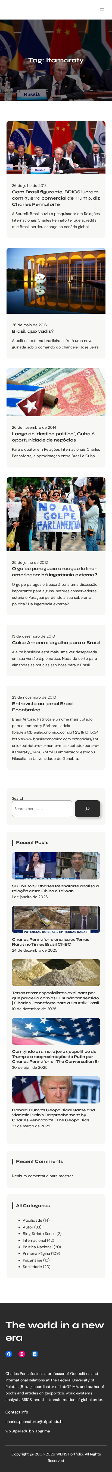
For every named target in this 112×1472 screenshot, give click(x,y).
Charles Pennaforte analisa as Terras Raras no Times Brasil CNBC (50, 942)
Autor (28, 1227)
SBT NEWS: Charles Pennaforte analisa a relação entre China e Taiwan (55, 889)
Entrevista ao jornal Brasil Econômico (42, 707)
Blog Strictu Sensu (39, 1233)
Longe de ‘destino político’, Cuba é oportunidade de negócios (53, 437)
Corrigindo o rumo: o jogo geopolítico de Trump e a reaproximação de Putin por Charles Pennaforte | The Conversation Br (55, 1056)
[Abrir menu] (102, 10)
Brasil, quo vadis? (33, 331)
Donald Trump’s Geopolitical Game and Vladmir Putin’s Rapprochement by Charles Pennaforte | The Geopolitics (53, 1115)
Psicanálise (32, 1260)
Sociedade (32, 1266)
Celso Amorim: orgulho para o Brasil (56, 642)
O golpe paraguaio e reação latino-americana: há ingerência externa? (54, 572)
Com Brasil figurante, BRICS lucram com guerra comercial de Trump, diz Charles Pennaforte (56, 198)
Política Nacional (37, 1246)
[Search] (87, 808)
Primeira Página (36, 1253)
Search (18, 798)
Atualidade (32, 1220)
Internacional (34, 1240)
